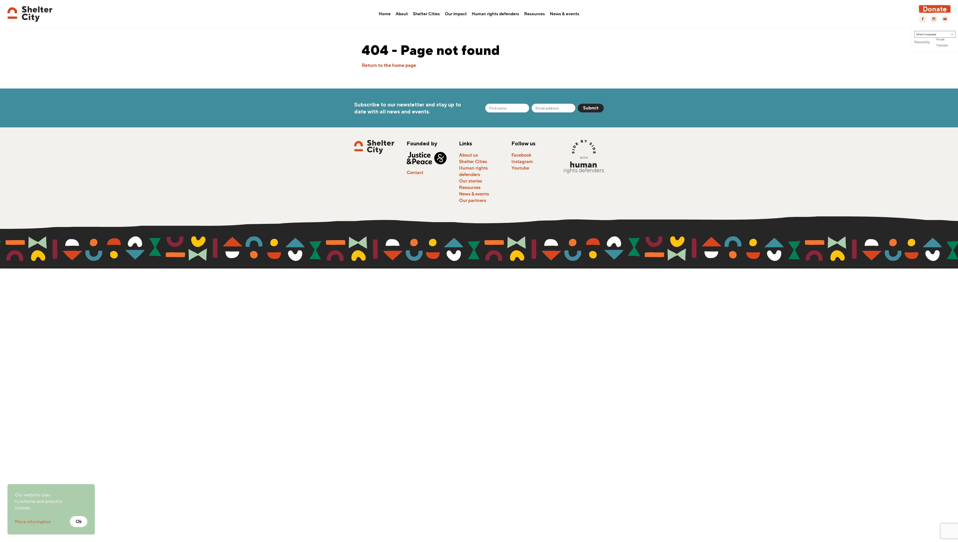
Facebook (521, 155)
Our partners (472, 200)
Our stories (470, 181)
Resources (534, 14)
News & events (564, 14)
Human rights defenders (495, 14)
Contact (415, 173)
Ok (79, 521)
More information (33, 521)
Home (385, 14)
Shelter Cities (426, 14)
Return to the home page (389, 65)
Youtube (520, 168)
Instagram (522, 162)
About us (468, 155)
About (402, 14)
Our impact (456, 14)
